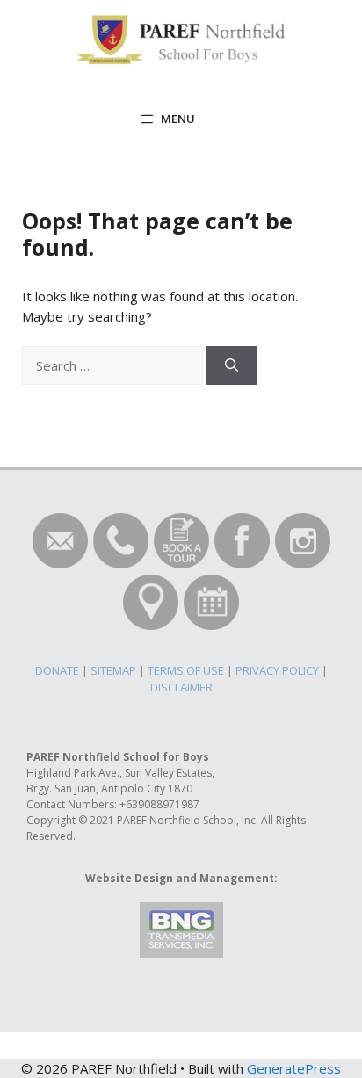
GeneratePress (294, 1068)
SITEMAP (113, 670)
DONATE (57, 670)
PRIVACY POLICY (277, 670)
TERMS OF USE (186, 670)
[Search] (231, 366)
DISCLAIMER (181, 687)
